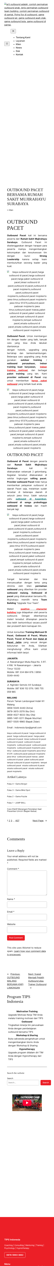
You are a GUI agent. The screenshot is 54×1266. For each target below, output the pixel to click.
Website (11, 924)
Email (10, 911)
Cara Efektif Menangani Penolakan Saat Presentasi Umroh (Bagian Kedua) (24, 810)
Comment (13, 869)
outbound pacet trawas (27, 757)
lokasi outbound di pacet (35, 739)
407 (17, 820)
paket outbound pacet (34, 759)
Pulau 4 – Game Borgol (17, 784)
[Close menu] (13, 31)
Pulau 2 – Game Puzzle (17, 796)
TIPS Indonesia (12, 1239)
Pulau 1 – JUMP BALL (16, 803)
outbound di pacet (15, 742)
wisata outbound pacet (17, 768)
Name (11, 899)
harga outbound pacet (23, 736)
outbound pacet (24, 745)
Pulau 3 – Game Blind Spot (18, 790)
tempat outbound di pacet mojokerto (23, 762)
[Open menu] (7, 44)
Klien (11, 210)
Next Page (40, 820)
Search (10, 1078)
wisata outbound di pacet (33, 765)
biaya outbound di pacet (17, 733)
